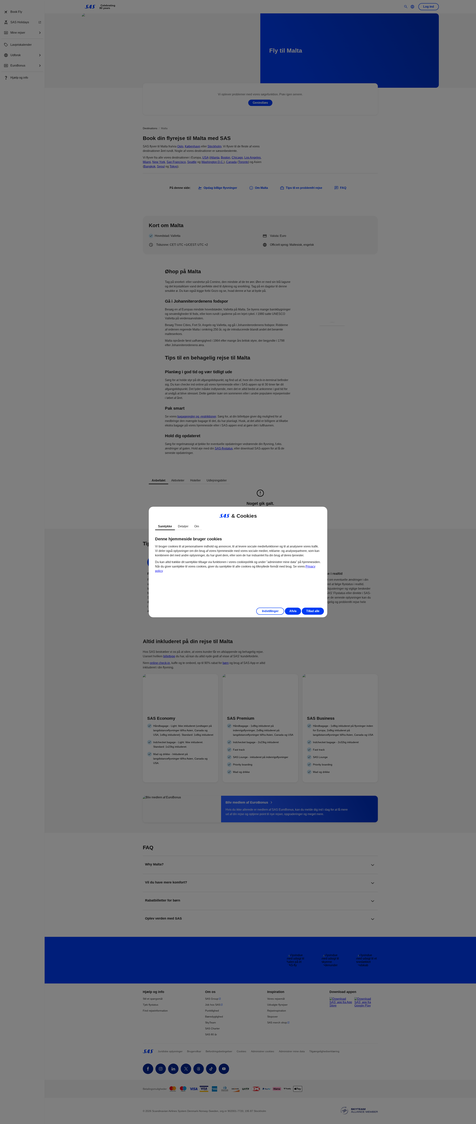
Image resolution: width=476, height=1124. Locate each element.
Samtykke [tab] (165, 526)
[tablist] (238, 526)
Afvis (293, 611)
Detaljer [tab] (183, 526)
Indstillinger (270, 611)
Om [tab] (196, 526)
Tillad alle (312, 611)
